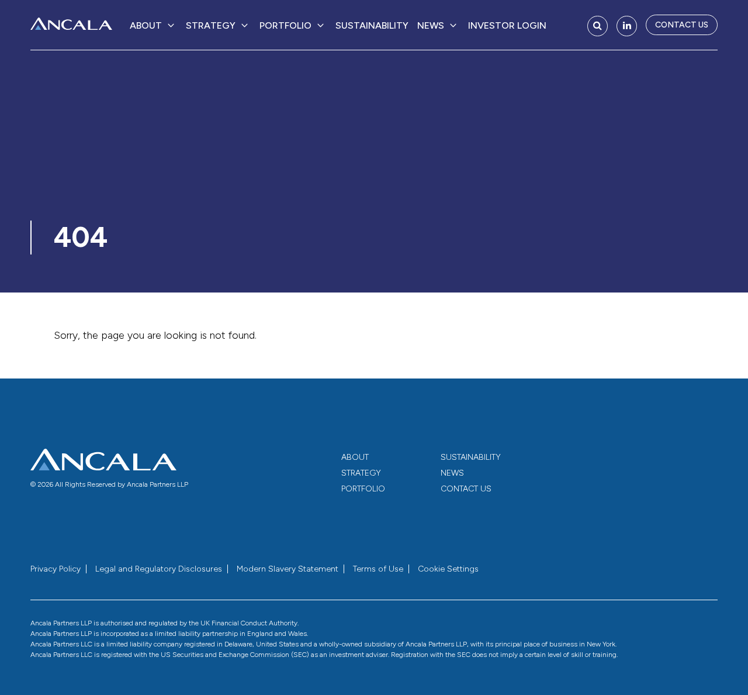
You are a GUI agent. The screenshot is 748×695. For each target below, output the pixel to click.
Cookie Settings (448, 569)
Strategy (211, 25)
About (146, 25)
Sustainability (371, 25)
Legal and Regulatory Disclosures (158, 569)
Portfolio (285, 25)
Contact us (681, 25)
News (430, 25)
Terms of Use (378, 569)
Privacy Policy (55, 569)
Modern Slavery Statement (287, 569)
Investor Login (507, 25)
